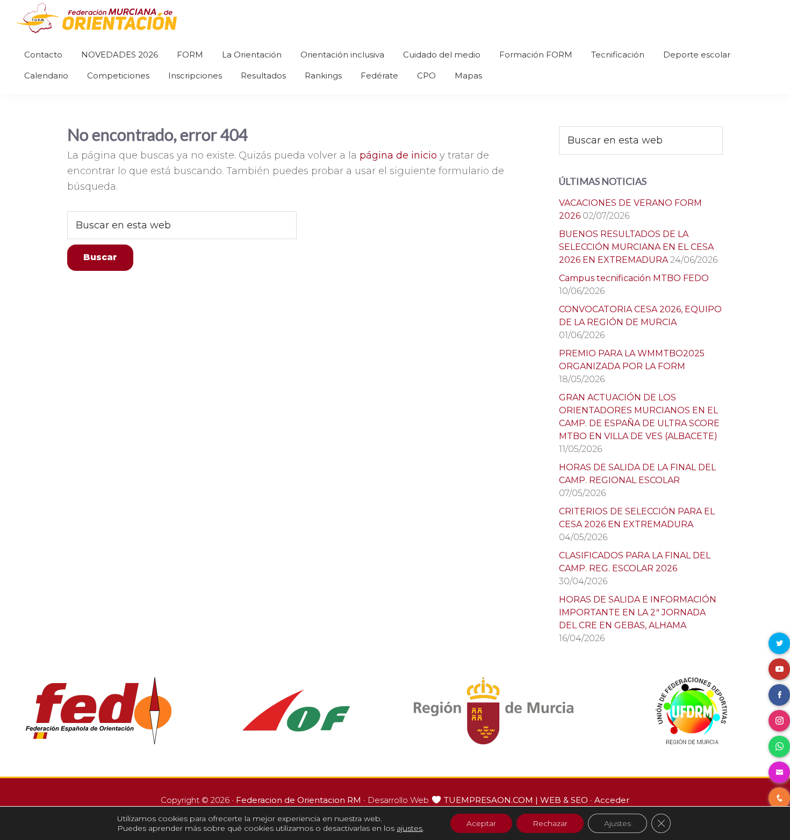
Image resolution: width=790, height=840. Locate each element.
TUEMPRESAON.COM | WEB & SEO (516, 800)
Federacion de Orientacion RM (298, 800)
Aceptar (481, 823)
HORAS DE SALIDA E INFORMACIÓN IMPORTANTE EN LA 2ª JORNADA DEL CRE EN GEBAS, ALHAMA (637, 612)
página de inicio (398, 155)
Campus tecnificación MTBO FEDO (634, 278)
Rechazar (550, 823)
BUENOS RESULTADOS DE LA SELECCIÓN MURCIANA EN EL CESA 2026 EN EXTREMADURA (636, 247)
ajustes (409, 828)
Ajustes (617, 823)
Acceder (611, 800)
